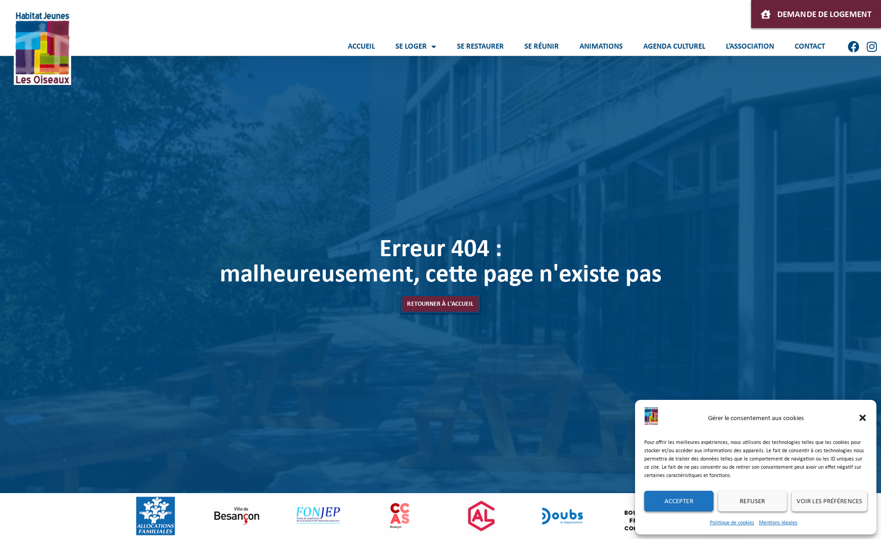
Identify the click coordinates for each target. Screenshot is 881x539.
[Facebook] (853, 46)
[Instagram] (872, 46)
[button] (862, 417)
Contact (810, 46)
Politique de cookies (732, 522)
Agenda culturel (674, 46)
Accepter (678, 501)
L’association (750, 46)
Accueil (361, 46)
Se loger (411, 46)
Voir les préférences (829, 501)
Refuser (752, 501)
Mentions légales (778, 522)
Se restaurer (480, 46)
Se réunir (541, 46)
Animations (601, 46)
